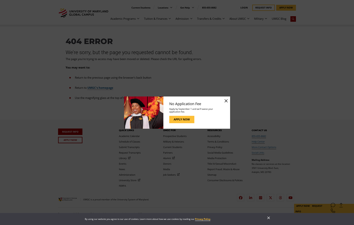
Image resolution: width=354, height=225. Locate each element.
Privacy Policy (202, 219)
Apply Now (182, 119)
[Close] (225, 100)
